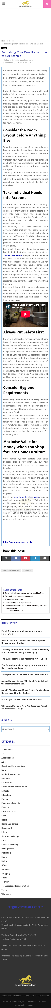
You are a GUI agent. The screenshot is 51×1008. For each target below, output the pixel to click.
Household (6, 828)
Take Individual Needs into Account (19, 596)
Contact (31, 1005)
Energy (4, 799)
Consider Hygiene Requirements (18, 602)
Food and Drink (8, 811)
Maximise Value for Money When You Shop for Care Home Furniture (25, 607)
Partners (42, 1002)
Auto (3, 762)
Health (4, 48)
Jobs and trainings (10, 836)
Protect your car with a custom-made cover (21, 699)
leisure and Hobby (9, 844)
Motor (4, 861)
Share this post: (17, 611)
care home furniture (11, 570)
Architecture (7, 749)
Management (7, 849)
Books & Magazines (10, 774)
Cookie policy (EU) (17, 1002)
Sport (4, 878)
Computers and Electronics (14, 787)
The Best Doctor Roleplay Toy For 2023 (18, 935)
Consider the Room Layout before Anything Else (24, 593)
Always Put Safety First (14, 599)
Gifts (3, 816)
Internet (4, 832)
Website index (20, 1005)
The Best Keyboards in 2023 (13, 939)
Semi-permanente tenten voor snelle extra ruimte (24, 674)
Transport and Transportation (15, 886)
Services (5, 869)
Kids (3, 840)
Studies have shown (12, 255)
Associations (7, 758)
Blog (3, 770)
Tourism (5, 882)
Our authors (31, 1002)
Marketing (6, 853)
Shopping (5, 873)
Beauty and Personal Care (13, 766)
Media (4, 857)
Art (2, 754)
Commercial (7, 782)
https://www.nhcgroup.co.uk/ (17, 542)
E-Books (5, 791)
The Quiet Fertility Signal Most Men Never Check (24, 659)
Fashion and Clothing (11, 803)
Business (5, 778)
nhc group (27, 570)
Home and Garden (9, 824)
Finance (5, 807)
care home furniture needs (26, 497)
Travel (4, 890)
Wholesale (6, 894)
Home (5, 1002)
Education (6, 795)
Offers (4, 865)
